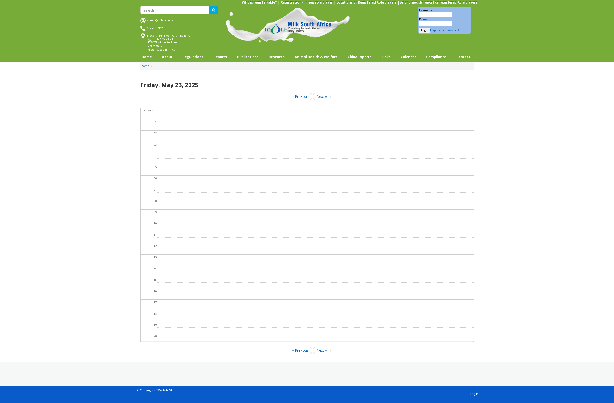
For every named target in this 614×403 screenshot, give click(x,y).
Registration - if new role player (307, 2)
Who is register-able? (259, 2)
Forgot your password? (444, 30)
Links (386, 56)
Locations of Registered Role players (366, 2)
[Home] (287, 25)
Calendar (408, 56)
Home (147, 56)
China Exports (360, 56)
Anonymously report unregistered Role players (438, 2)
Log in (474, 394)
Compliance (436, 56)
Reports (220, 56)
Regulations (193, 56)
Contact (463, 56)
